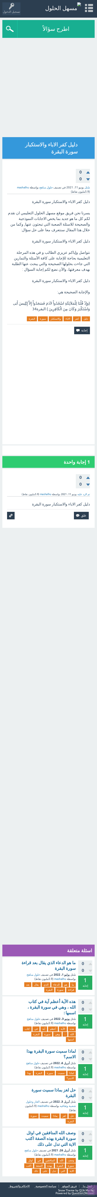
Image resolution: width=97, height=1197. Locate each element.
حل (72, 1115)
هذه (72, 1028)
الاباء (67, 318)
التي (63, 1170)
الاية (72, 1170)
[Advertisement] (48, 88)
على (45, 1170)
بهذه (49, 1165)
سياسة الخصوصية (46, 1186)
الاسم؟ (70, 1078)
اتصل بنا (87, 1186)
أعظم (53, 1028)
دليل (86, 318)
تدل (54, 1170)
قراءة (71, 989)
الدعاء (56, 984)
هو (65, 984)
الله (72, 1034)
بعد (27, 984)
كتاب (27, 1028)
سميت (61, 1073)
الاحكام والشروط (19, 1186)
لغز (64, 1115)
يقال (36, 984)
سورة (43, 318)
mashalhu (60, 979)
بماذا (55, 1115)
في (36, 1028)
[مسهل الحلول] (63, 8)
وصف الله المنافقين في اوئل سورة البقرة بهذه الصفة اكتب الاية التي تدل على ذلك (50, 1138)
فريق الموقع (69, 1186)
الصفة (39, 1165)
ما (73, 984)
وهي (57, 1034)
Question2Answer (83, 1193)
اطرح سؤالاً (56, 29)
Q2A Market (87, 1190)
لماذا (71, 1073)
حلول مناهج (46, 187)
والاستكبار (56, 318)
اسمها (71, 1039)
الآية (63, 1028)
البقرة (32, 318)
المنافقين (50, 1160)
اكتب (28, 1165)
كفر (77, 318)
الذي (46, 984)
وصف (71, 1160)
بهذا (29, 1073)
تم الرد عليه (83, 494)
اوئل (30, 1160)
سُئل (87, 187)
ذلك (36, 1170)
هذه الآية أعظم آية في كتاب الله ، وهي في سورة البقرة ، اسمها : (52, 1007)
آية (43, 1028)
